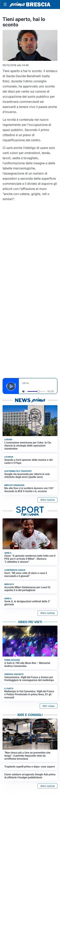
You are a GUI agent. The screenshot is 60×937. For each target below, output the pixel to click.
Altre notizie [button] (47, 499)
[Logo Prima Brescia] (30, 4)
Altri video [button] (48, 706)
